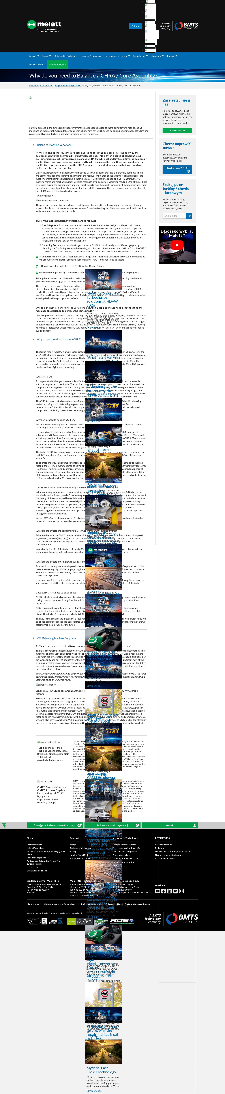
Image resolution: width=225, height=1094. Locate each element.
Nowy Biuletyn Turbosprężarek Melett (173, 851)
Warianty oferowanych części (126, 858)
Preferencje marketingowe (137, 904)
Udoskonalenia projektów (124, 851)
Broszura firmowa (163, 844)
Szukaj (45, 56)
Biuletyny (159, 848)
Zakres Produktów (91, 56)
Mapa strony (33, 904)
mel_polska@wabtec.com (124, 892)
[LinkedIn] (170, 892)
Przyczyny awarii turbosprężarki (127, 848)
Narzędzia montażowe (80, 858)
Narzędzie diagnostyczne (124, 844)
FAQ (114, 865)
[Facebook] (164, 892)
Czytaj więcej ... (94, 327)
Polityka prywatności (91, 904)
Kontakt (170, 56)
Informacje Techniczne (116, 56)
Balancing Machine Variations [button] (53, 145)
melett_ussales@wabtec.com (84, 895)
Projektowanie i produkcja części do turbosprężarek (43, 862)
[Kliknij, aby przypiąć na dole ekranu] (4, 825)
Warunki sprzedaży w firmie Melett (60, 904)
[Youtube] (158, 892)
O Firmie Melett (34, 844)
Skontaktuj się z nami (37, 870)
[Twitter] (176, 892)
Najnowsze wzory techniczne (169, 855)
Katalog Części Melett (65, 56)
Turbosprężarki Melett (80, 848)
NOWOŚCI (32, 867)
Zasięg (73, 844)
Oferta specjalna (57, 64)
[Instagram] (182, 892)
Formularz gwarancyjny (123, 862)
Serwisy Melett (37, 64)
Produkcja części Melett (38, 857)
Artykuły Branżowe (164, 858)
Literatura (155, 56)
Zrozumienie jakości (121, 855)
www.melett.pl (145, 892)
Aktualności (139, 56)
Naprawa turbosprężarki (68, 85)
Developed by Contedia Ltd (70, 913)
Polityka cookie (113, 904)
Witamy (33, 56)
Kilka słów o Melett (36, 848)
